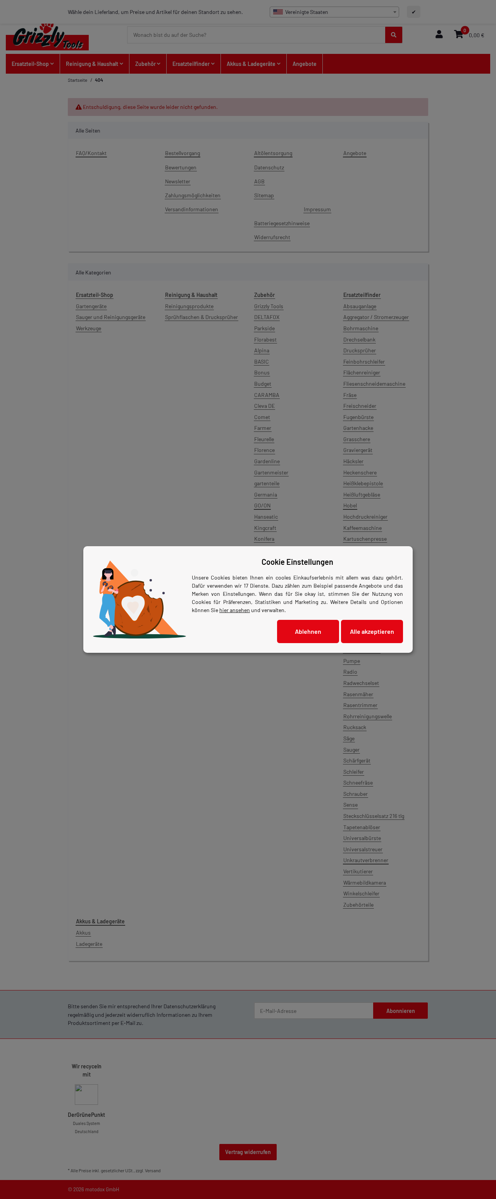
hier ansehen (234, 610)
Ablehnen (308, 631)
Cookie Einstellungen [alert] (297, 561)
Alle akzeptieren (372, 631)
